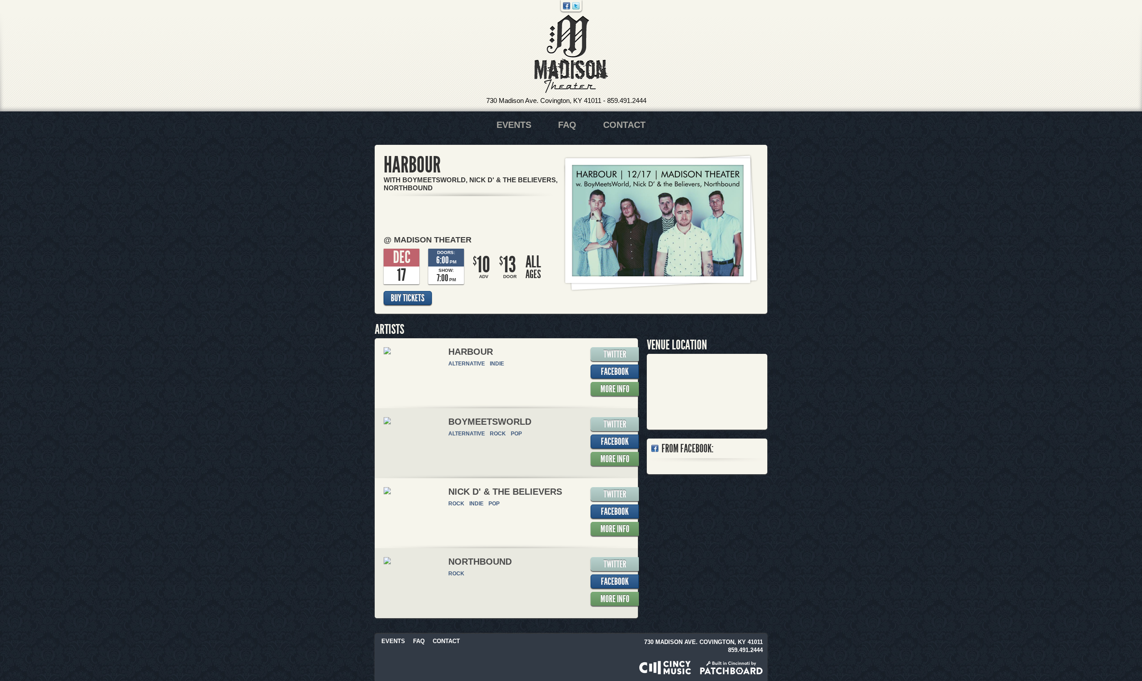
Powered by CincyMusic (665, 667)
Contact (624, 125)
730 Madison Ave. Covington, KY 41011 (543, 100)
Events (514, 125)
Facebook (566, 5)
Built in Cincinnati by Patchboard (731, 667)
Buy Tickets (408, 298)
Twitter (575, 5)
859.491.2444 (626, 100)
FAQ (567, 125)
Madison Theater (571, 54)
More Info (614, 389)
